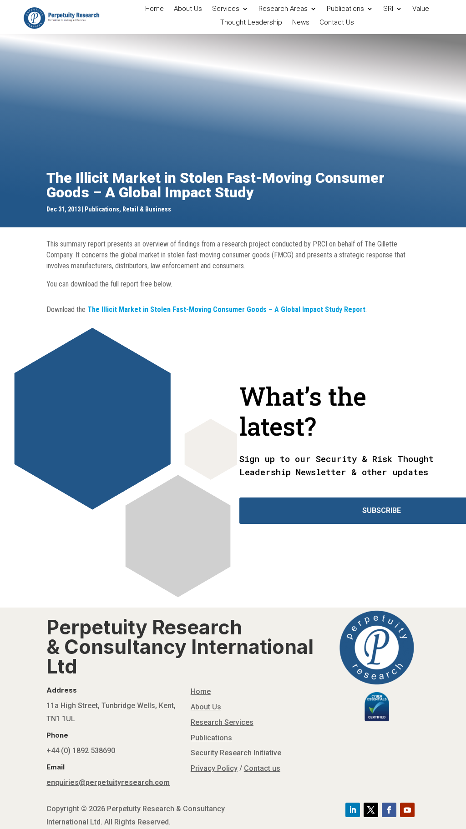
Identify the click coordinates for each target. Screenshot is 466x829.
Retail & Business (146, 209)
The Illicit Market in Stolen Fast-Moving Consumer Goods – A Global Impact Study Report (226, 309)
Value (420, 9)
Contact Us (336, 22)
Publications (345, 9)
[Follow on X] (371, 810)
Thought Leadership (251, 22)
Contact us (262, 768)
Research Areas (283, 9)
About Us (188, 9)
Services (225, 9)
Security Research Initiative (236, 753)
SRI (388, 9)
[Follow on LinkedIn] (352, 810)
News (300, 22)
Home (154, 9)
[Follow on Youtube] (407, 810)
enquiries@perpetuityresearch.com (108, 782)
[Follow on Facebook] (389, 810)
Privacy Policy (214, 768)
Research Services (222, 722)
